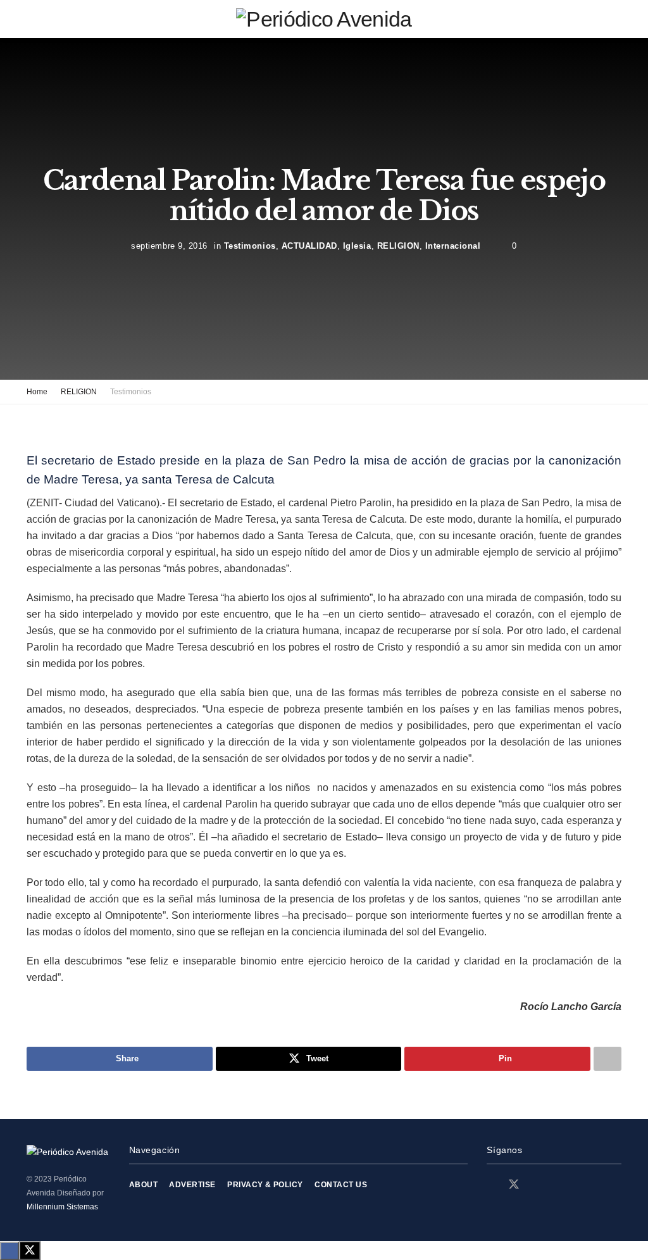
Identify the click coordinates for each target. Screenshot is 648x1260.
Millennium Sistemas (62, 1206)
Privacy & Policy (265, 1184)
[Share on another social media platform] (607, 1059)
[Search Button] (616, 19)
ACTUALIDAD (309, 245)
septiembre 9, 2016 (169, 245)
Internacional (453, 245)
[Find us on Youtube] (558, 1185)
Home (37, 391)
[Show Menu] (32, 19)
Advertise (192, 1184)
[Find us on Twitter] (514, 1184)
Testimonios (250, 245)
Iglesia (357, 245)
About (143, 1184)
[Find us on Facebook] (491, 1185)
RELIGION (398, 245)
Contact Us (341, 1184)
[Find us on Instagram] (536, 1185)
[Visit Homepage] (323, 19)
